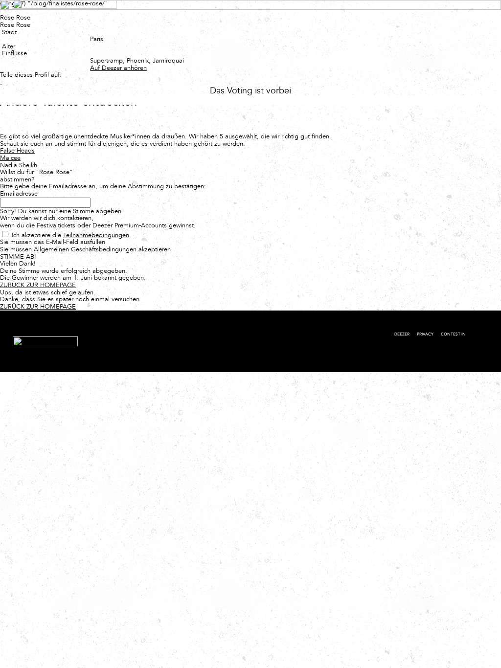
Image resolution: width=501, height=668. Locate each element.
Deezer (402, 334)
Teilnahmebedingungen (96, 235)
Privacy (425, 334)
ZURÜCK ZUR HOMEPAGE (38, 285)
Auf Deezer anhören (118, 68)
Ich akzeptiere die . (71, 235)
